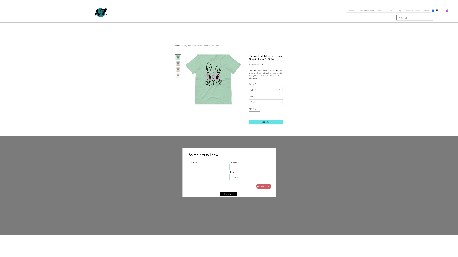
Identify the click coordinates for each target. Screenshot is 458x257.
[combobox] (266, 90)
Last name (233, 162)
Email (192, 172)
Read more (253, 78)
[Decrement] (251, 114)
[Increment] (258, 114)
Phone (231, 172)
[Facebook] (433, 11)
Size (251, 96)
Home (177, 45)
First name (193, 162)
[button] (380, 10)
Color (252, 84)
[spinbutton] (255, 114)
